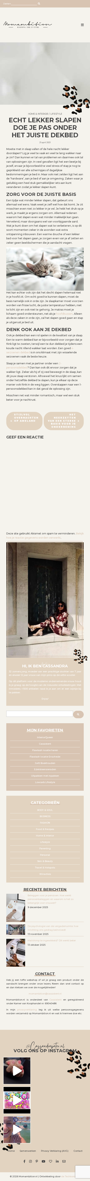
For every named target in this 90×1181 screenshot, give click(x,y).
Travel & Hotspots (45, 867)
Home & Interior (38, 114)
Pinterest (37, 1161)
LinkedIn (58, 1161)
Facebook (25, 1161)
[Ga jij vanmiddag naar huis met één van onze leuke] (17, 1100)
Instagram (31, 1161)
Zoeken (7, 3)
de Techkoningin (70, 1176)
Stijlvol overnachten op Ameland (26, 417)
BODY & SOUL (45, 810)
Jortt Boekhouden (45, 763)
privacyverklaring (27, 1009)
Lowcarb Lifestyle (45, 782)
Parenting (45, 848)
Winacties (45, 874)
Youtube (44, 1161)
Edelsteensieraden (45, 769)
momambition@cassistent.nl (45, 993)
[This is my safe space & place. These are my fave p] (17, 1129)
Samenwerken (28, 1151)
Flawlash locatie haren (45, 750)
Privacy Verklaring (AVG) (54, 1151)
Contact (77, 1151)
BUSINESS (45, 816)
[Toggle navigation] (82, 25)
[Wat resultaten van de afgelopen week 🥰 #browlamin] (17, 1070)
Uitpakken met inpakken (45, 776)
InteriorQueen (45, 737)
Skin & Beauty (45, 861)
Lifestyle (56, 114)
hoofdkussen (64, 313)
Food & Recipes (45, 829)
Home (11, 1151)
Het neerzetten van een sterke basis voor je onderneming (62, 420)
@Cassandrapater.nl (45, 1047)
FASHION (45, 822)
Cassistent (45, 744)
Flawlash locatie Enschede (45, 756)
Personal (45, 855)
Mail (64, 1161)
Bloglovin (51, 1161)
